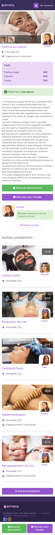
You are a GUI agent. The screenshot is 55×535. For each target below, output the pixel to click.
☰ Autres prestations (27, 491)
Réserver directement (28, 187)
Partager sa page (29, 225)
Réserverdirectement (14, 528)
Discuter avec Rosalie (29, 197)
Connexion (48, 5)
